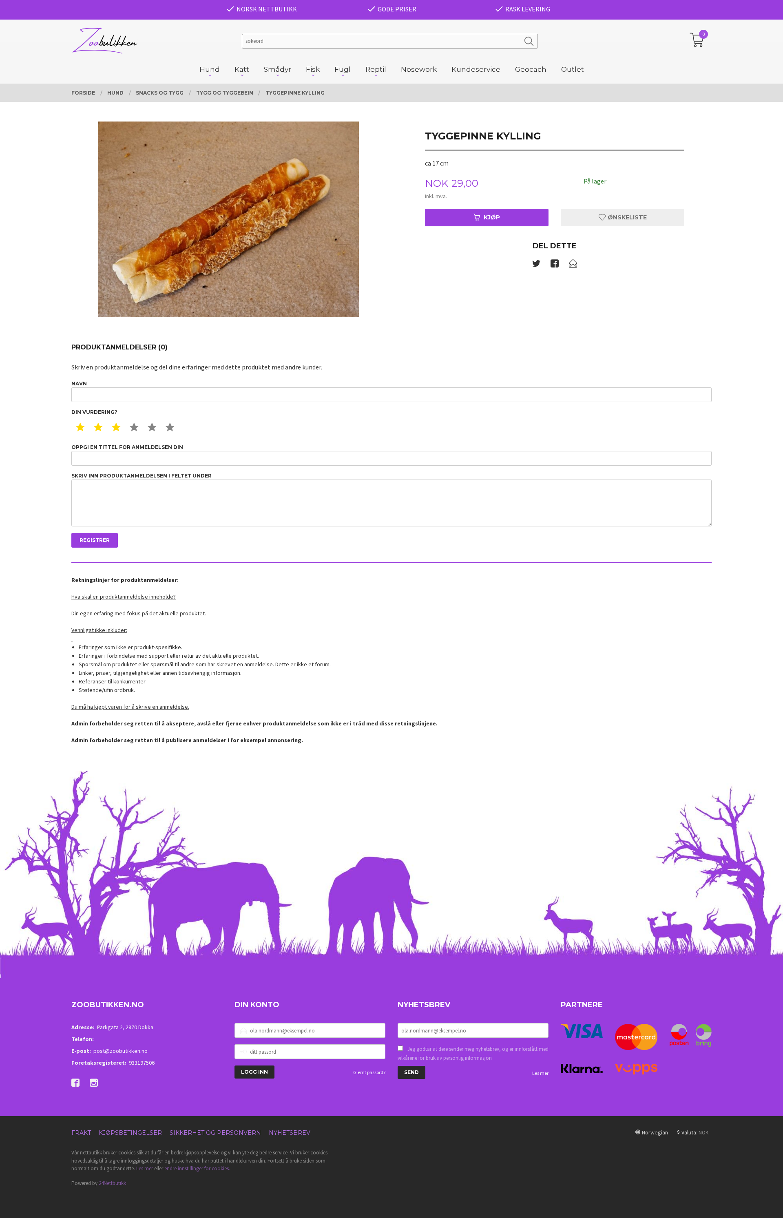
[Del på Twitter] (536, 265)
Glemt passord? (369, 1072)
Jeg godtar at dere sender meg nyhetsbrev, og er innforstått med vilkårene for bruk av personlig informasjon (473, 1053)
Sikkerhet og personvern (215, 1132)
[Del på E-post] (573, 265)
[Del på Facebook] (554, 265)
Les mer (540, 1073)
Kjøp (492, 217)
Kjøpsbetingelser (130, 1132)
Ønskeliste (626, 217)
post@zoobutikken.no (120, 1050)
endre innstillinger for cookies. (197, 1168)
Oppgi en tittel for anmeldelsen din (127, 447)
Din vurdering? (94, 412)
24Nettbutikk (112, 1183)
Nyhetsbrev (289, 1132)
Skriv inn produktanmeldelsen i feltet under (141, 476)
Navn (79, 383)
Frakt (81, 1132)
